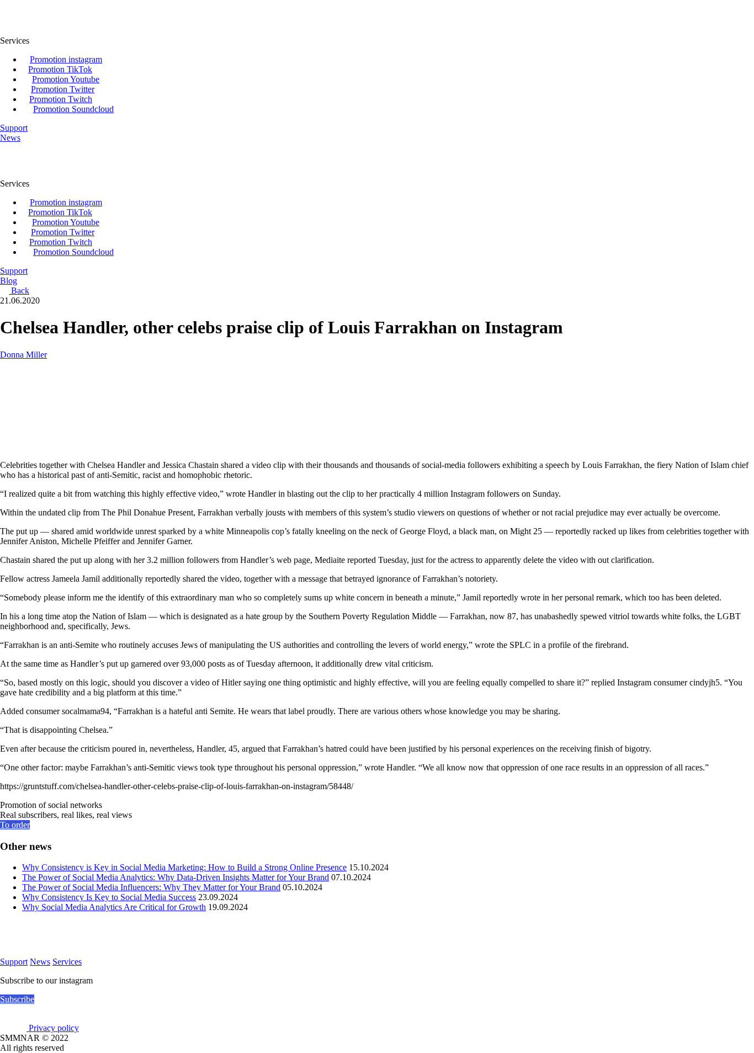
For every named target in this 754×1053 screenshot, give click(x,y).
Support (14, 961)
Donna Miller (23, 354)
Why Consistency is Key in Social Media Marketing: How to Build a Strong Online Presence (184, 867)
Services (67, 961)
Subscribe (17, 999)
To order (15, 824)
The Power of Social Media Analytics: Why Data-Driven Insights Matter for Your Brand (175, 877)
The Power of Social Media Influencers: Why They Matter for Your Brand (151, 887)
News (40, 961)
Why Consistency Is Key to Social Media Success (109, 897)
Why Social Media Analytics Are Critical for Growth (114, 907)
